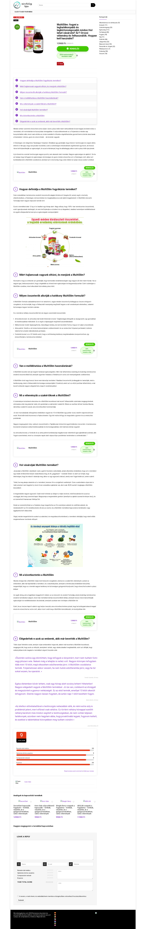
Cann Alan (27, 782)
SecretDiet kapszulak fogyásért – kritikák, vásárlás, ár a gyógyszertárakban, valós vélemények (21, 810)
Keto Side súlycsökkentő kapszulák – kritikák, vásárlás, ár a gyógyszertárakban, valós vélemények (44, 810)
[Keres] (93, 5)
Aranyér (101, 25)
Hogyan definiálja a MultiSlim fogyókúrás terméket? (40, 81)
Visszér (101, 53)
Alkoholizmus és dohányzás (108, 23)
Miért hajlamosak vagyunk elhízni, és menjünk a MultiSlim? (43, 86)
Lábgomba (102, 42)
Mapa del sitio (41, 917)
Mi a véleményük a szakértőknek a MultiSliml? (38, 104)
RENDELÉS (74, 49)
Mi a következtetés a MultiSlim (32, 116)
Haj (100, 37)
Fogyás (16, 20)
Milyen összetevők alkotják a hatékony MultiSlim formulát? (43, 92)
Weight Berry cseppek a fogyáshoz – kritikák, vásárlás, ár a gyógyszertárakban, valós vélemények (65, 810)
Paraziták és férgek (105, 46)
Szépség (102, 51)
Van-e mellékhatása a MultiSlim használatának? (39, 98)
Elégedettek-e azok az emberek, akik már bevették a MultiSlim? (45, 121)
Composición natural (24, 875)
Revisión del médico (23, 870)
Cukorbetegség (104, 27)
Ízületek (101, 39)
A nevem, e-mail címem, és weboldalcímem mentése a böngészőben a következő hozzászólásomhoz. (53, 896)
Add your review (89, 771)
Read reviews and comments (73, 771)
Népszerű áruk (104, 44)
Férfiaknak (102, 32)
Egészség (102, 30)
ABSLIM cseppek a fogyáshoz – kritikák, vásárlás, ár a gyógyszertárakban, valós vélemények (85, 810)
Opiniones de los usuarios (25, 873)
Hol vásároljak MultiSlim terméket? (34, 110)
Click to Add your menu (23, 12)
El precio (20, 878)
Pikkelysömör (103, 49)
